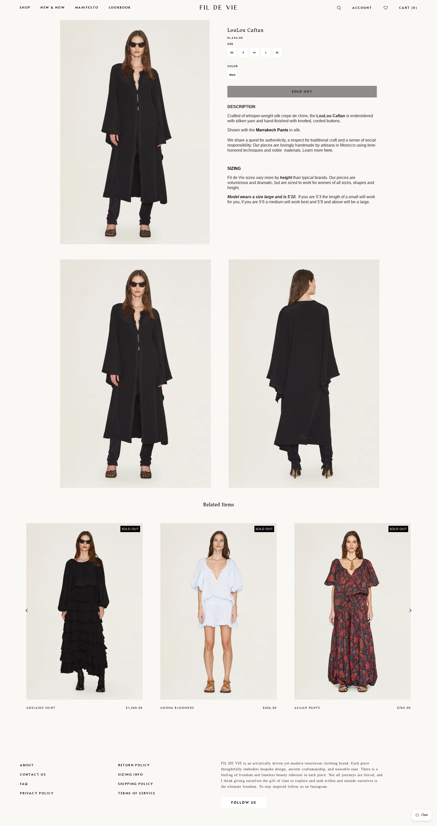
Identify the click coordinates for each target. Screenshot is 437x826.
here (328, 150)
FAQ (24, 784)
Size (230, 43)
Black (232, 74)
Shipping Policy (136, 784)
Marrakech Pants (272, 130)
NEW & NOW (52, 7)
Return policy (134, 765)
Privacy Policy (37, 793)
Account (362, 8)
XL (277, 52)
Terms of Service (136, 793)
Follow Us (243, 802)
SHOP (25, 7)
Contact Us (33, 774)
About (27, 765)
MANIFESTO (87, 7)
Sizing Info (130, 774)
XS (231, 52)
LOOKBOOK (120, 7)
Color (232, 66)
